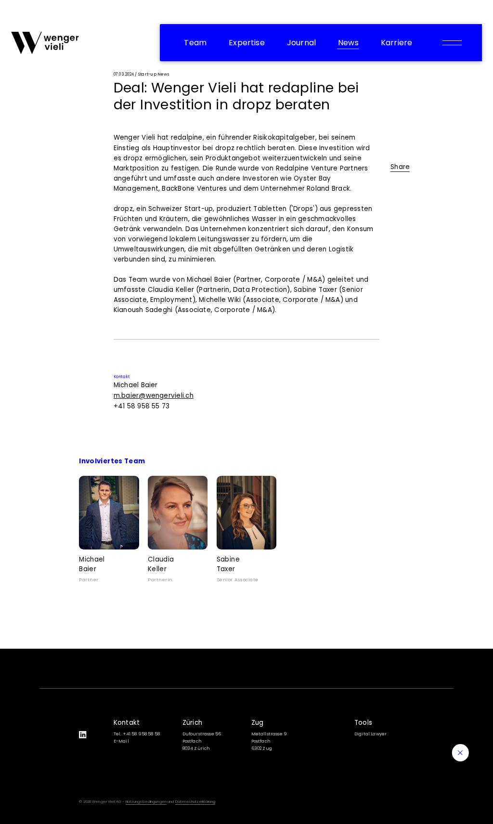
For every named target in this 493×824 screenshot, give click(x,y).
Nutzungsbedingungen (146, 801)
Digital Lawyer (370, 734)
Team (195, 42)
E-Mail (121, 741)
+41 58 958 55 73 (142, 406)
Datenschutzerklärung (195, 801)
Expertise (247, 42)
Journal (301, 42)
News (348, 42)
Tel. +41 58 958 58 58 (137, 734)
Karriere (396, 42)
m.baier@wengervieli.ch (154, 395)
